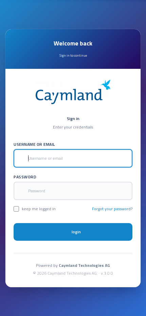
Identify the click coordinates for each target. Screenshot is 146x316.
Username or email (34, 144)
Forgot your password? (112, 209)
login (76, 232)
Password (25, 177)
